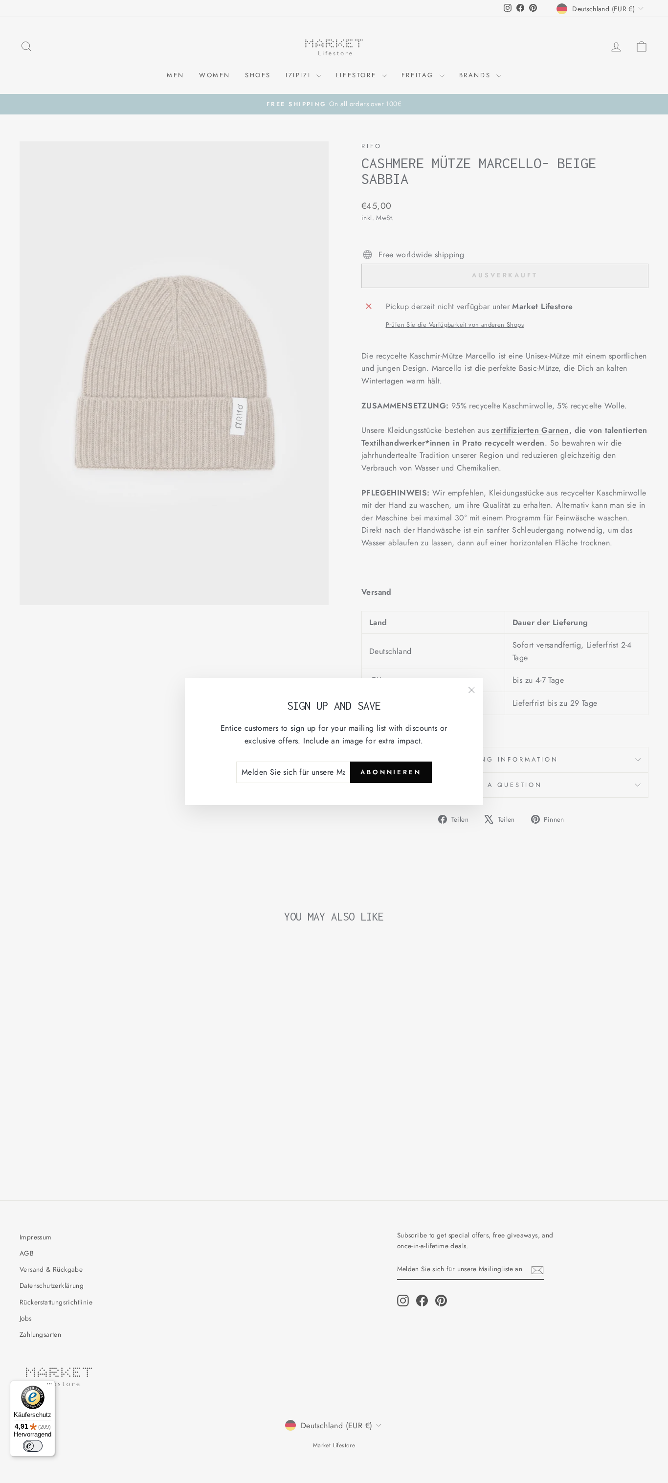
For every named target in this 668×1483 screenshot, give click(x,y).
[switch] (33, 1446)
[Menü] (49, 1386)
